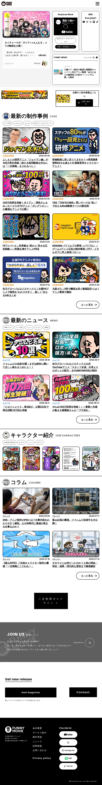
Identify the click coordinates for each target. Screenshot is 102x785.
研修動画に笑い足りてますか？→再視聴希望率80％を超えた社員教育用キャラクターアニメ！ (75, 162)
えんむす (21, 442)
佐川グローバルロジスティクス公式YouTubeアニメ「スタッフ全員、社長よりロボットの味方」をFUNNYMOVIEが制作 (75, 367)
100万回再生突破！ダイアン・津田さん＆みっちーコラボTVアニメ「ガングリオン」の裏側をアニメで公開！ (26, 206)
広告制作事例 (8, 156)
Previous (6, 458)
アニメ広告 (7, 123)
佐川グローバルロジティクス (65, 40)
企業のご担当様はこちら (65, 47)
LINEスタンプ (8, 327)
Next (96, 458)
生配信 (46, 327)
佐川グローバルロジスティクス (43, 123)
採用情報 (37, 745)
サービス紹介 (40, 732)
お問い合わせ (40, 750)
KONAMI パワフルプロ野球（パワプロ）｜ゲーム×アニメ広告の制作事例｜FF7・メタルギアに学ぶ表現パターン (75, 249)
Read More (79, 643)
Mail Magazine (31, 692)
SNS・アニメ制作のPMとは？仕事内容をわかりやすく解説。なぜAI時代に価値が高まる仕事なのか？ (26, 523)
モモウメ (39, 442)
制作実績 (37, 737)
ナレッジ (6, 516)
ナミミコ (29, 327)
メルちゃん (17, 123)
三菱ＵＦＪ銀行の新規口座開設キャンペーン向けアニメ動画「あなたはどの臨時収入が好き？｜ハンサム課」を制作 (80, 73)
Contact (83, 692)
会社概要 (37, 728)
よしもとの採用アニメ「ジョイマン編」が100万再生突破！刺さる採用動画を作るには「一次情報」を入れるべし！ (25, 162)
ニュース (6, 360)
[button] (91, 57)
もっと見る (87, 304)
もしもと (27, 123)
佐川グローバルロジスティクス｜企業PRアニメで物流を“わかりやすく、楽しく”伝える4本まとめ (26, 292)
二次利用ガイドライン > (51, 600)
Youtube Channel (9, 442)
